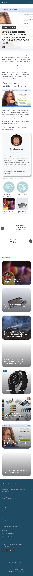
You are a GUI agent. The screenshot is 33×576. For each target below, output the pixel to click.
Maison (4, 505)
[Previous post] (2, 228)
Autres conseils (9, 27)
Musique (4, 520)
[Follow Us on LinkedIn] (13, 550)
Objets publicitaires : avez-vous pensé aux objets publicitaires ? (15, 416)
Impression (5, 517)
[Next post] (30, 241)
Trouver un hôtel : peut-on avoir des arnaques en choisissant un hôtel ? (15, 361)
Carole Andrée (11, 47)
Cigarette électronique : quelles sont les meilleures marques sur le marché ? (15, 334)
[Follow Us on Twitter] (7, 550)
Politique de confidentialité (9, 533)
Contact (4, 530)
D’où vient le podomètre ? (15, 391)
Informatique (6, 511)
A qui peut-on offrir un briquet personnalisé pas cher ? (14, 307)
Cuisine (4, 514)
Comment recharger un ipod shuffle (12, 241)
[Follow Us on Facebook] (3, 550)
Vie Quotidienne (6, 502)
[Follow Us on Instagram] (10, 550)
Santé (4, 508)
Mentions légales (7, 536)
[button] (31, 2)
